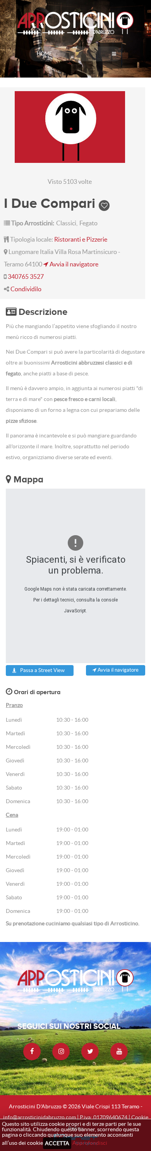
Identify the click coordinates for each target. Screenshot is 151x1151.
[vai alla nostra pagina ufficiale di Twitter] (90, 1051)
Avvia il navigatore (73, 264)
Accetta (57, 1143)
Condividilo (25, 288)
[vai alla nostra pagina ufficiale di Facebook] (32, 1051)
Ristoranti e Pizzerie (80, 239)
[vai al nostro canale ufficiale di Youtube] (119, 1051)
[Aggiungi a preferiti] (104, 203)
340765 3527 (26, 276)
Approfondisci (89, 1143)
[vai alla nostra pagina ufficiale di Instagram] (61, 1051)
